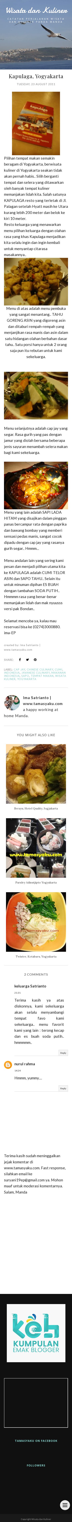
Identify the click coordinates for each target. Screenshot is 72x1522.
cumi (58, 669)
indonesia (12, 672)
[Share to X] (27, 659)
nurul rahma (24, 1064)
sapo (25, 675)
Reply (63, 1052)
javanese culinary (35, 672)
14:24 (17, 1070)
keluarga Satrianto (30, 986)
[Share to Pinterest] (35, 659)
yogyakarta (26, 679)
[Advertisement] (36, 1242)
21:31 (17, 992)
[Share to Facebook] (20, 659)
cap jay (19, 669)
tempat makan (42, 675)
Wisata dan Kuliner (36, 10)
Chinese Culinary (40, 669)
